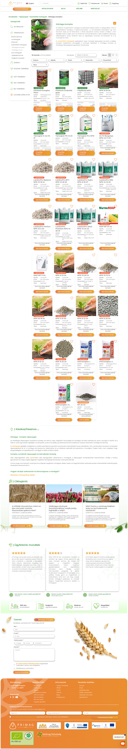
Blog (58, 695)
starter (32, 458)
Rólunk (59, 692)
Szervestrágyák (16, 53)
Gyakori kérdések (62, 685)
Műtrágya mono (17, 50)
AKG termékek (39, 697)
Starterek (14, 42)
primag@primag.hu (18, 685)
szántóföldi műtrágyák (66, 41)
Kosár (81, 688)
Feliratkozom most (105, 717)
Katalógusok (61, 697)
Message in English (45, 620)
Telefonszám (18, 640)
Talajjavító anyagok (17, 58)
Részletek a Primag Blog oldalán (22, 475)
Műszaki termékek (40, 692)
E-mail (16, 633)
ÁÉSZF (59, 688)
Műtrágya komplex (18, 47)
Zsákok (36, 690)
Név (15, 626)
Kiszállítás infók (84, 690)
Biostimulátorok (16, 37)
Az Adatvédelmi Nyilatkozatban (28, 663)
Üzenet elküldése (21, 672)
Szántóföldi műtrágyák (19, 45)
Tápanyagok (38, 688)
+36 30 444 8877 (17, 688)
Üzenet (16, 647)
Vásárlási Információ (86, 695)
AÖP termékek (39, 695)
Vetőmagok (38, 685)
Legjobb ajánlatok (40, 702)
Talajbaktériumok (17, 55)
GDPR (59, 690)
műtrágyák (16, 446)
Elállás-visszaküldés (85, 692)
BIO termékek (38, 699)
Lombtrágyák (15, 39)
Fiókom (81, 685)
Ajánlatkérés (83, 697)
